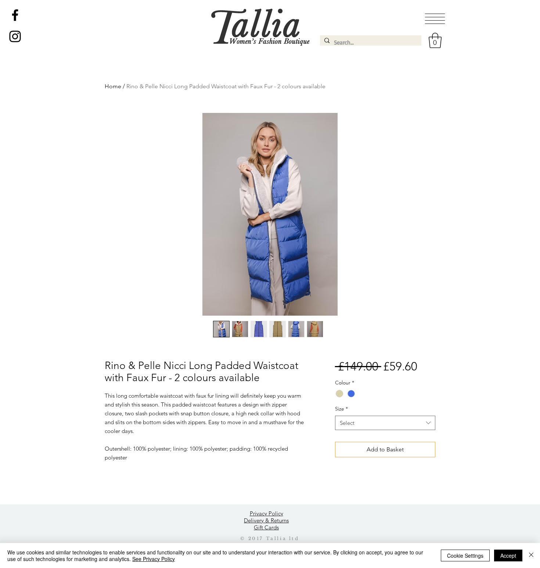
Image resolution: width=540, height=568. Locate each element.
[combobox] (385, 423)
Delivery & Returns (266, 520)
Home (113, 86)
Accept (508, 555)
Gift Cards (266, 527)
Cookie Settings (465, 555)
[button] (435, 19)
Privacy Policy (266, 513)
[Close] (531, 555)
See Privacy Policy (153, 558)
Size (341, 408)
